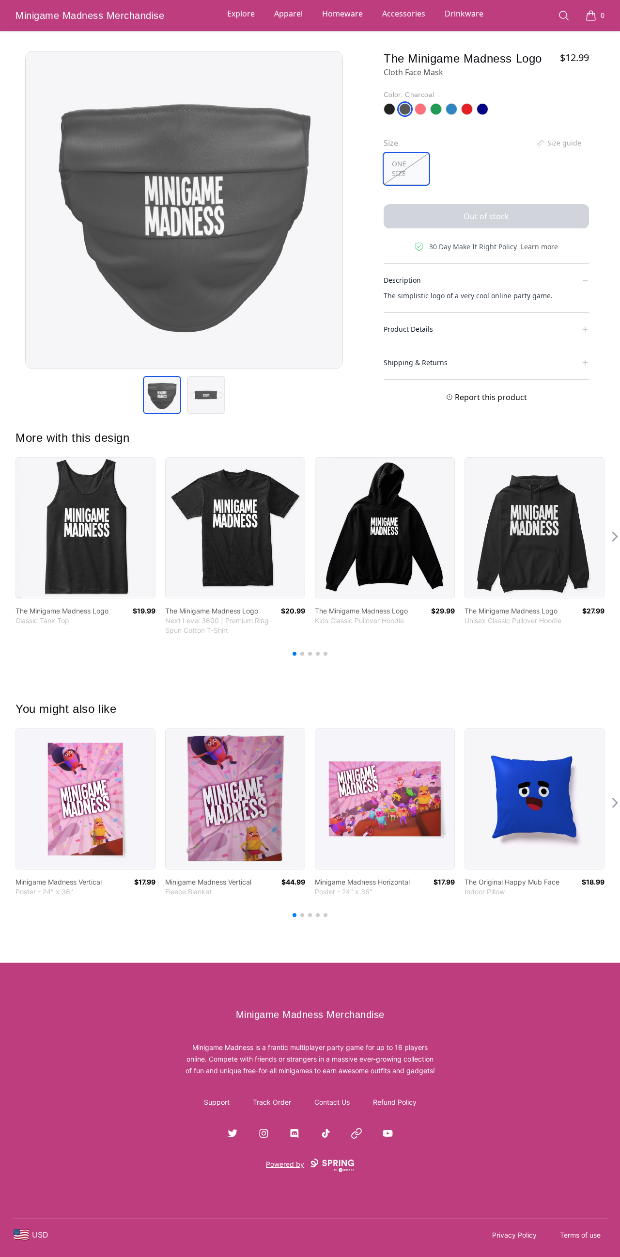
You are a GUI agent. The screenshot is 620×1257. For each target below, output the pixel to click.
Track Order (272, 1102)
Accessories (403, 13)
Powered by (285, 1164)
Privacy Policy (514, 1235)
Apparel (288, 13)
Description (402, 280)
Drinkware (464, 13)
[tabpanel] (184, 210)
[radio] (406, 169)
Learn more (539, 246)
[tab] (162, 395)
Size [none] (391, 143)
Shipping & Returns (416, 362)
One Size (399, 168)
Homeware (342, 13)
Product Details (408, 329)
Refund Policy (395, 1102)
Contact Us (332, 1102)
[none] (558, 143)
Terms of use (580, 1235)
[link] (85, 528)
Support (217, 1102)
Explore (241, 13)
